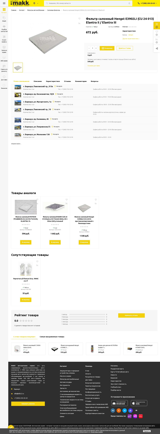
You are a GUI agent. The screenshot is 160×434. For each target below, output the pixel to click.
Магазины (114, 366)
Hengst (131, 35)
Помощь (88, 366)
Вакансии (114, 378)
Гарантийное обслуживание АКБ (97, 407)
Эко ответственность (118, 384)
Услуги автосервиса (92, 398)
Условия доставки (94, 65)
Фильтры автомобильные (69, 379)
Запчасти (63, 388)
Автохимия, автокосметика (70, 391)
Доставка (88, 380)
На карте (59, 86)
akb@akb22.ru (19, 393)
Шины (62, 416)
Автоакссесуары (66, 382)
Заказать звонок (28, 404)
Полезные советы (91, 410)
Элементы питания (67, 413)
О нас (87, 371)
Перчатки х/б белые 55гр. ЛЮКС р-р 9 (25, 280)
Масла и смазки (65, 376)
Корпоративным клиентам (94, 413)
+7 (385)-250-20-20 (21, 398)
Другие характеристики (131, 38)
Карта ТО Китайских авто (120, 372)
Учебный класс (116, 387)
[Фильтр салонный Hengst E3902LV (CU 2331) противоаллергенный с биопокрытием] (84, 206)
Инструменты (65, 385)
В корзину (108, 48)
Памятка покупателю (92, 386)
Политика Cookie (97, 432)
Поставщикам (90, 389)
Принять (147, 431)
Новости (114, 375)
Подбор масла (116, 390)
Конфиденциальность (93, 392)
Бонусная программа (92, 383)
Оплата (88, 374)
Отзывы (88, 401)
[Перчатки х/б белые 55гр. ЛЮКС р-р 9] (26, 268)
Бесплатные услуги (92, 395)
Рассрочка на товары (92, 377)
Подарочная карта (117, 369)
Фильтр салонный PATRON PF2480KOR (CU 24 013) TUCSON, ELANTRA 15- (26, 219)
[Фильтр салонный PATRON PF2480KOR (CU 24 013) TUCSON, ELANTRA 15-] (26, 206)
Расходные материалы (68, 405)
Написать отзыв (131, 315)
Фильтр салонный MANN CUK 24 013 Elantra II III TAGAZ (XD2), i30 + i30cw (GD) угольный (55, 219)
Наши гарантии (116, 381)
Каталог (63, 366)
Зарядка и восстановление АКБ (96, 404)
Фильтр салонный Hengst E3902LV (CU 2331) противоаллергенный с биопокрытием (84, 220)
